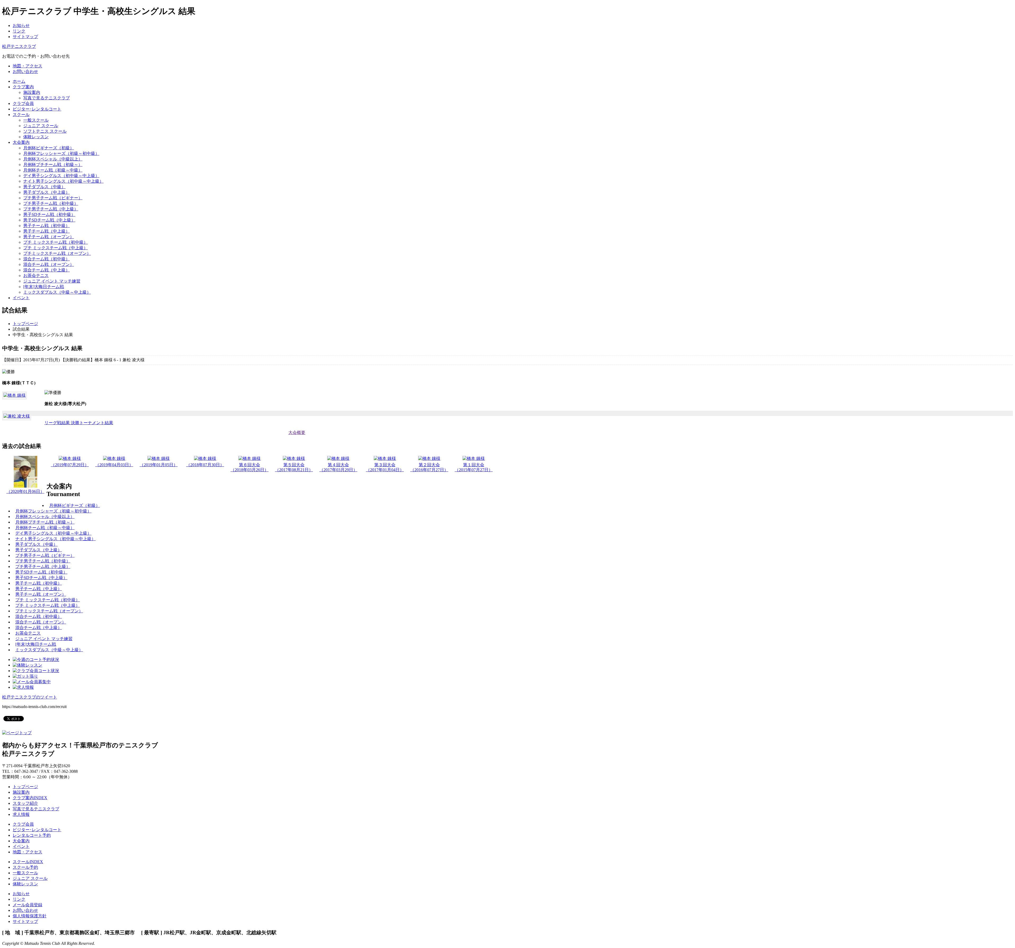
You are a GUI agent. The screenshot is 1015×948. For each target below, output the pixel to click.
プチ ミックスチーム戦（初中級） (55, 242)
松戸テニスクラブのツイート (29, 697)
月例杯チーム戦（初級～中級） (52, 170)
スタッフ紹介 (25, 803)
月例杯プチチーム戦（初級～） (52, 164)
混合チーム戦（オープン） (48, 264)
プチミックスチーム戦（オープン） (57, 253)
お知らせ (21, 25)
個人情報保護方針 (30, 916)
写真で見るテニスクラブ (46, 98)
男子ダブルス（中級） (44, 186)
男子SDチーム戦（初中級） (49, 214)
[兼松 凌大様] (16, 416)
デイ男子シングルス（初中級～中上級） (61, 175)
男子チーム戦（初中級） (46, 225)
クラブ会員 (23, 824)
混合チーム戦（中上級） (46, 270)
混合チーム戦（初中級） (46, 259)
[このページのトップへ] (17, 732)
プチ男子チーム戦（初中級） (50, 203)
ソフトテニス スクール (45, 131)
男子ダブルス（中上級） (46, 192)
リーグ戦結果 (57, 422)
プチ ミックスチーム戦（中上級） (55, 248)
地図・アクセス (27, 852)
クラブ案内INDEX (30, 798)
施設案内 (31, 92)
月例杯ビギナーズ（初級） (48, 148)
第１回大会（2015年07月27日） (474, 467)
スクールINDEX (28, 861)
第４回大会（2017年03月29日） (338, 467)
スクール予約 (25, 867)
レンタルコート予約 (32, 835)
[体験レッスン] (27, 665)
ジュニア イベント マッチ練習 (51, 281)
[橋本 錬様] (14, 395)
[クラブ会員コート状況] (36, 670)
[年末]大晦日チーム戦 (43, 286)
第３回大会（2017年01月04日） (385, 467)
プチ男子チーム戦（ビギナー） (52, 198)
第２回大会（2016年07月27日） (429, 467)
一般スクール (36, 120)
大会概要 (296, 432)
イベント (21, 846)
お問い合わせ (25, 910)
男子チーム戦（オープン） (48, 236)
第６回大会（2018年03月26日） (249, 467)
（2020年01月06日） (25, 491)
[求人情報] (23, 687)
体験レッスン (36, 137)
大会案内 (21, 841)
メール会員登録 (27, 905)
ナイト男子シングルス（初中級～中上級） (63, 181)
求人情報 (21, 814)
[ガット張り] (25, 676)
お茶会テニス (36, 275)
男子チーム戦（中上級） (46, 231)
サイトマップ (25, 36)
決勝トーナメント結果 (92, 422)
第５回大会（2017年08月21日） (294, 467)
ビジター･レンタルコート (37, 829)
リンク (19, 31)
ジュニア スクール (40, 125)
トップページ (25, 323)
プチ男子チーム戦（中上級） (50, 209)
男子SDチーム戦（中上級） (49, 220)
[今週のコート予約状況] (36, 659)
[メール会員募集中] (32, 681)
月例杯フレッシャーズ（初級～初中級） (61, 153)
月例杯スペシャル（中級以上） (52, 159)
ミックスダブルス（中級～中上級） (57, 292)
